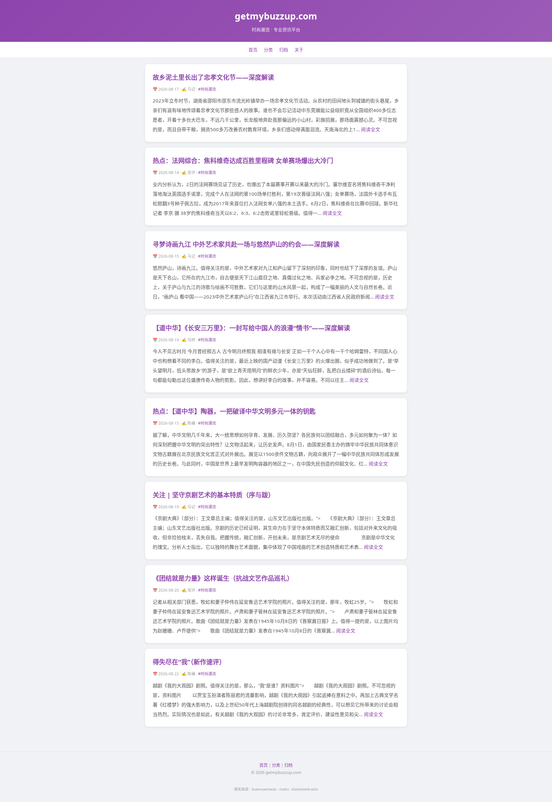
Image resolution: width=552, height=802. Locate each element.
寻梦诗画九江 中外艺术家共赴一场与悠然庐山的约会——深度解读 (246, 244)
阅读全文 (370, 129)
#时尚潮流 (207, 89)
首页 (253, 50)
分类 (268, 50)
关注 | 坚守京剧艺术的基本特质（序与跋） (213, 495)
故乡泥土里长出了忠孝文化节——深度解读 (213, 77)
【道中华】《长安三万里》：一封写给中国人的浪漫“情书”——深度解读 (251, 328)
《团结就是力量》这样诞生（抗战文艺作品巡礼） (223, 578)
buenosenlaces (264, 789)
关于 (299, 50)
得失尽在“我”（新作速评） (189, 662)
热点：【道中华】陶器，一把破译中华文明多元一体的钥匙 (234, 411)
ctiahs (284, 789)
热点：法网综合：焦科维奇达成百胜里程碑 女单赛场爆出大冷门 (243, 160)
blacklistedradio (305, 789)
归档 (283, 50)
